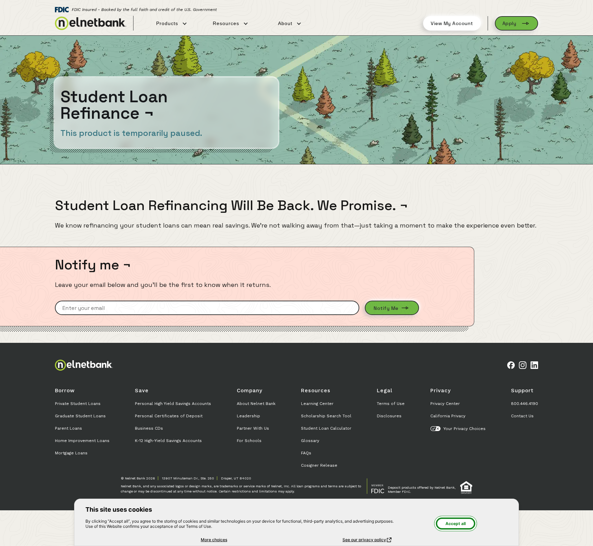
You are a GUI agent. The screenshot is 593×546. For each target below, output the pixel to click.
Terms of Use (391, 404)
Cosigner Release (319, 465)
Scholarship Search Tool (326, 416)
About (286, 23)
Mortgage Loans (71, 453)
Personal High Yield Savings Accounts (173, 404)
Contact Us (522, 416)
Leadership (248, 416)
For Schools (249, 441)
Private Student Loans (78, 404)
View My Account (452, 23)
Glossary (310, 441)
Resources (227, 23)
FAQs (306, 453)
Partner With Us (253, 428)
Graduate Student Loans (80, 416)
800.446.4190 (524, 404)
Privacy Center (445, 404)
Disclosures (389, 416)
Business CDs (149, 428)
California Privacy (447, 416)
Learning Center (317, 404)
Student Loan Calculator (326, 428)
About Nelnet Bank (256, 404)
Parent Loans (68, 428)
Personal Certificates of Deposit (168, 416)
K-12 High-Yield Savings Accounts (168, 441)
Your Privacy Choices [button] (464, 428)
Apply (509, 23)
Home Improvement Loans (82, 441)
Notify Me (387, 308)
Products (168, 23)
